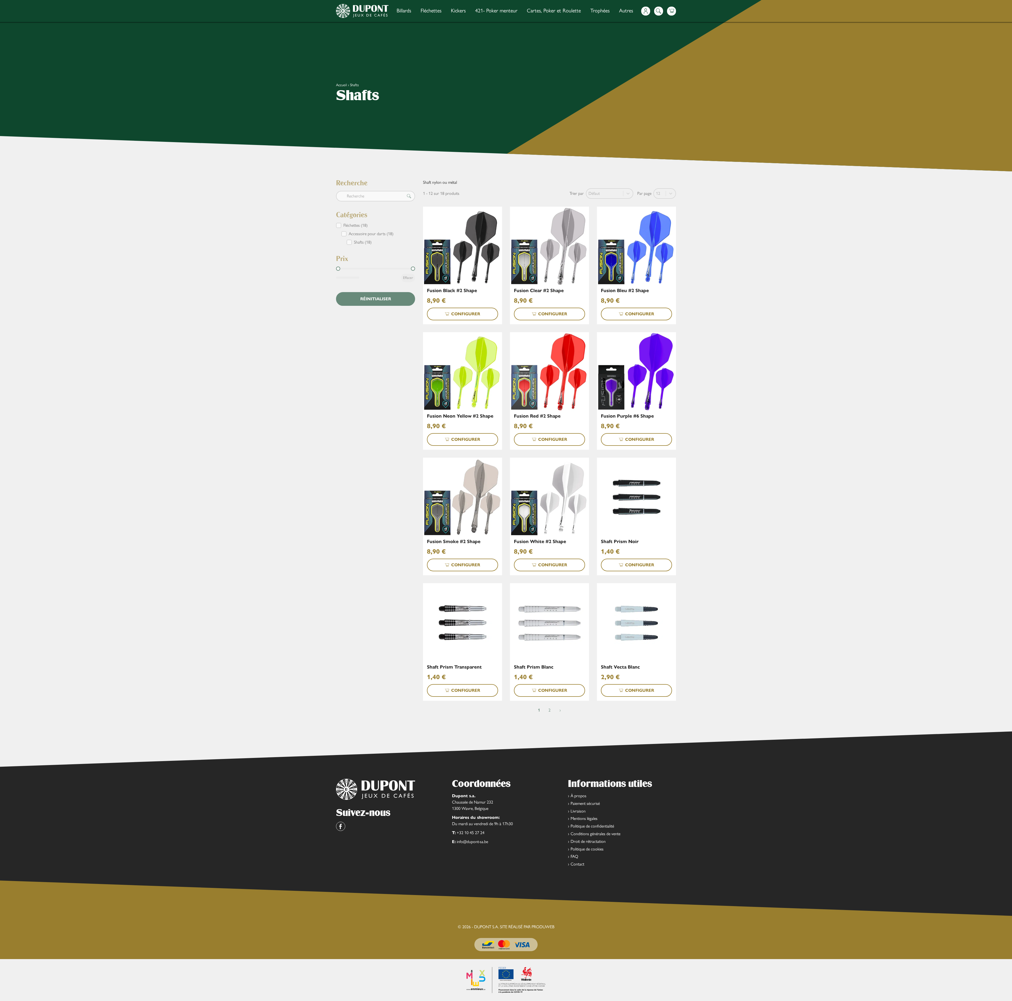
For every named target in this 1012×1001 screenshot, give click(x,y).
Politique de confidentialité (592, 826)
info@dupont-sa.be (472, 841)
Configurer (465, 313)
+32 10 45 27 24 (470, 832)
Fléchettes (431, 10)
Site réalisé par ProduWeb (527, 927)
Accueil (341, 85)
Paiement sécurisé (585, 803)
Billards (404, 10)
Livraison (578, 811)
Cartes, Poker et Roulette (554, 10)
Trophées (600, 10)
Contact (577, 864)
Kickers (458, 10)
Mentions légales (584, 818)
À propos (578, 795)
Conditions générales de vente (595, 833)
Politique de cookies (587, 849)
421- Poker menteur (496, 10)
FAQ (574, 856)
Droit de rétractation (588, 841)
